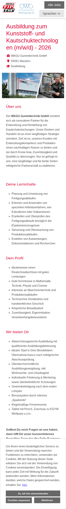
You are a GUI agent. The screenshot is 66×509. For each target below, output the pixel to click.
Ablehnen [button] (47, 500)
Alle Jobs (54, 5)
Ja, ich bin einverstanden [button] (33, 493)
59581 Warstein (20, 61)
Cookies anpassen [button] (19, 500)
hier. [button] (24, 484)
